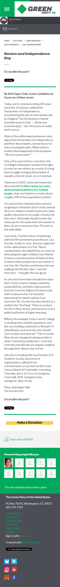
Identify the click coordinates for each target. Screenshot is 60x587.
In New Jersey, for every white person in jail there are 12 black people (27, 189)
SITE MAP (12, 524)
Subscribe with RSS (21, 439)
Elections (17, 41)
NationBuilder (30, 542)
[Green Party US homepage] (36, 8)
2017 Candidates (11, 45)
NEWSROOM (14, 521)
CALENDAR (13, 513)
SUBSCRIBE (13, 528)
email (23, 535)
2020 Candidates (33, 41)
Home (6, 41)
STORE (10, 532)
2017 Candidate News (31, 45)
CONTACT (12, 517)
